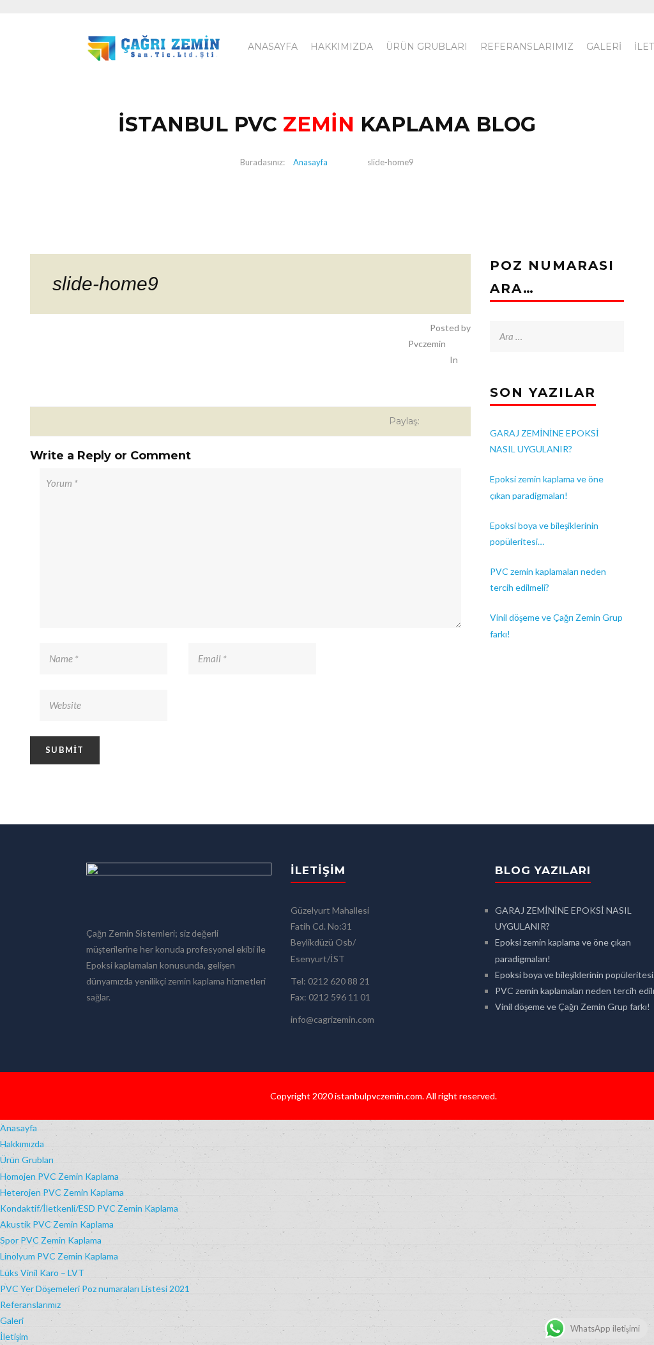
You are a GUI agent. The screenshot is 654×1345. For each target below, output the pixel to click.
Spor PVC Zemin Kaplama (51, 1240)
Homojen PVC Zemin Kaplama (59, 1176)
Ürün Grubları (427, 46)
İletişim (14, 1336)
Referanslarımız (527, 46)
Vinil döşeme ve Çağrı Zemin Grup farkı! (572, 1006)
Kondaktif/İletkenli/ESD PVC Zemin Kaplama (89, 1208)
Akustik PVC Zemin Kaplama (57, 1224)
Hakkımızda (341, 46)
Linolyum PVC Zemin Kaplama (59, 1256)
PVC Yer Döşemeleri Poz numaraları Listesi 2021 (95, 1288)
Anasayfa (273, 46)
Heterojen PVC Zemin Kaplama (62, 1192)
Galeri (603, 46)
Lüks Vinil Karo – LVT (42, 1272)
